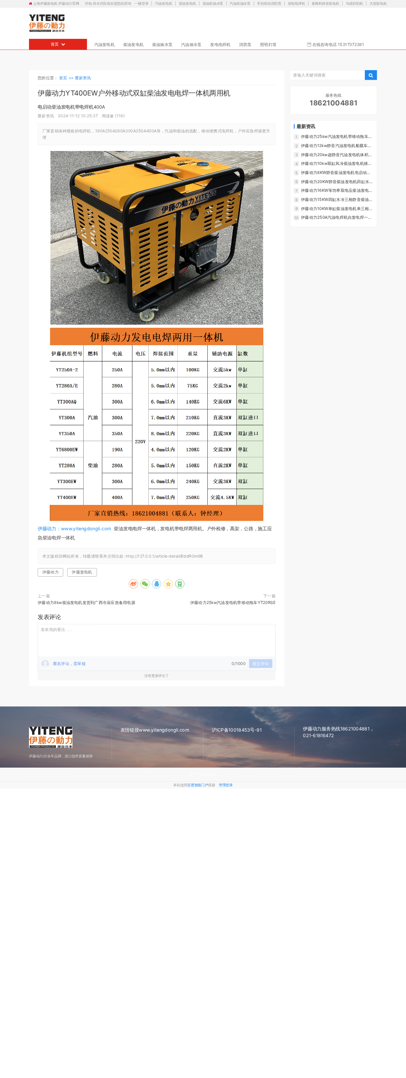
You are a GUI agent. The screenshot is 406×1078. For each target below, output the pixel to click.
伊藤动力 (50, 572)
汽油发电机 (163, 4)
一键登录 (141, 4)
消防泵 (245, 44)
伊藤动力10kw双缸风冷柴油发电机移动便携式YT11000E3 (336, 163)
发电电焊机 (296, 4)
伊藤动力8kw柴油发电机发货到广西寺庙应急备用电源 (86, 602)
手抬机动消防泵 (269, 4)
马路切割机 (354, 4)
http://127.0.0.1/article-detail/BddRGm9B (164, 555)
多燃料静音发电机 (325, 4)
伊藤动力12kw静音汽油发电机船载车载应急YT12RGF (336, 145)
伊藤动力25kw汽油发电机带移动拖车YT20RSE (233, 602)
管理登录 (226, 785)
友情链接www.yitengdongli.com (155, 730)
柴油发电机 (187, 4)
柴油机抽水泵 (213, 4)
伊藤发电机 (82, 572)
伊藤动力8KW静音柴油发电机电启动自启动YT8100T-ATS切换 (336, 172)
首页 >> (67, 77)
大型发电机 (378, 4)
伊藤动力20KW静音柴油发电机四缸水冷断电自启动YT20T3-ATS (337, 181)
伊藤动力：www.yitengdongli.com (74, 528)
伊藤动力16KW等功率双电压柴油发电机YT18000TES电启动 (337, 190)
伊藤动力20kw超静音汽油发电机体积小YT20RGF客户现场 (336, 154)
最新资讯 (83, 77)
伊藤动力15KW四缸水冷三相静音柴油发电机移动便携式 (337, 199)
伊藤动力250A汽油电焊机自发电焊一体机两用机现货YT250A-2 (336, 217)
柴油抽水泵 (162, 44)
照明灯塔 (268, 44)
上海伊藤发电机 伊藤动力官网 (56, 4)
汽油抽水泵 (191, 44)
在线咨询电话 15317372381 (337, 44)
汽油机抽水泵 (240, 4)
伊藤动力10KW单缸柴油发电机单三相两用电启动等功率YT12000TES (337, 208)
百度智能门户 (197, 785)
